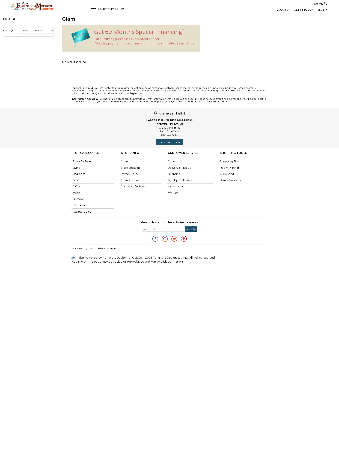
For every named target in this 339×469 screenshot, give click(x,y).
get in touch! (304, 9)
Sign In (322, 9)
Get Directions (169, 142)
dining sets (92, 90)
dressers (250, 88)
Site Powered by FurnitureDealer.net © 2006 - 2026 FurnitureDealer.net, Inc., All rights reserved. (146, 257)
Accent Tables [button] (82, 211)
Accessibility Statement (103, 248)
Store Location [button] (130, 167)
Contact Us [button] (175, 161)
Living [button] (76, 167)
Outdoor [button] (78, 199)
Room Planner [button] (229, 167)
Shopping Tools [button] (233, 153)
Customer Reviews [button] (133, 186)
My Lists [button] (173, 192)
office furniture (126, 90)
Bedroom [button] (79, 174)
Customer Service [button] (183, 153)
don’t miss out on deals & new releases (169, 222)
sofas (148, 88)
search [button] (325, 3)
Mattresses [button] (80, 205)
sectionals (157, 88)
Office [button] (77, 186)
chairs (178, 88)
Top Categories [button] (86, 153)
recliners (169, 88)
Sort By (8, 30)
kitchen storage (108, 90)
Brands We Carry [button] (230, 180)
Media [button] (76, 192)
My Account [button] (175, 186)
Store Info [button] (130, 153)
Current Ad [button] (227, 174)
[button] (191, 229)
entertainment (144, 90)
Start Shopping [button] (111, 9)
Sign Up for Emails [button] (180, 180)
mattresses (238, 88)
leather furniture (192, 88)
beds (228, 88)
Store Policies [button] (129, 180)
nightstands (78, 90)
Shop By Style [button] (82, 161)
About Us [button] (127, 161)
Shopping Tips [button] (229, 161)
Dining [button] (77, 180)
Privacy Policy (79, 248)
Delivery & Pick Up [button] (179, 167)
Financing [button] (174, 174)
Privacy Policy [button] (129, 174)
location (283, 9)
